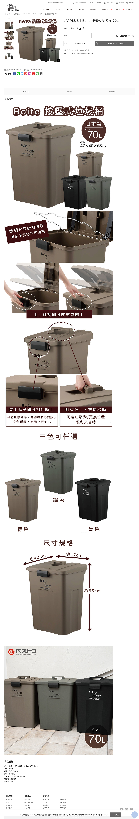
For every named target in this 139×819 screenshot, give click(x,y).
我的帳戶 (121, 3)
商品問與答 (113, 91)
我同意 (116, 815)
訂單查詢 (27, 800)
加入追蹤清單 (80, 44)
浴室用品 (93, 9)
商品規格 (69, 91)
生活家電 (117, 9)
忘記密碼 (27, 808)
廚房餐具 (105, 9)
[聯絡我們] (126, 809)
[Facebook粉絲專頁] (121, 809)
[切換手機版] (131, 809)
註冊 (108, 3)
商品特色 (26, 91)
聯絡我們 (9, 808)
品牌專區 (129, 9)
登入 (112, 3)
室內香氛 (81, 9)
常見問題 (9, 805)
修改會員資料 (29, 802)
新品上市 (46, 9)
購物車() (131, 3)
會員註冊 (27, 805)
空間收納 (69, 9)
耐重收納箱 (55, 3)
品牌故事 (9, 800)
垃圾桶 (61, 3)
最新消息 (9, 802)
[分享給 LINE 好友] (18, 73)
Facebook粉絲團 (96, 3)
